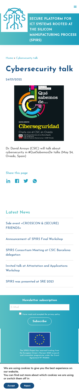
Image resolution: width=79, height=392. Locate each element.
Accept (11, 385)
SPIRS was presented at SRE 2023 (30, 281)
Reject (27, 385)
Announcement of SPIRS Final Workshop (34, 239)
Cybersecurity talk (27, 58)
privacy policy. (54, 314)
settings (35, 378)
